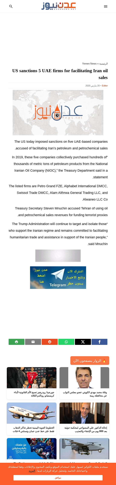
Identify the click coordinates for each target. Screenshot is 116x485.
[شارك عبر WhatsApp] (66, 342)
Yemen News (89, 63)
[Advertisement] (58, 35)
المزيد (32, 470)
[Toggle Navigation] (106, 6)
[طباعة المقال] (16, 342)
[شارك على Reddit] (49, 342)
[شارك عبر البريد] (33, 342)
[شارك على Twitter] (83, 342)
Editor (105, 85)
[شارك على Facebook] (99, 342)
